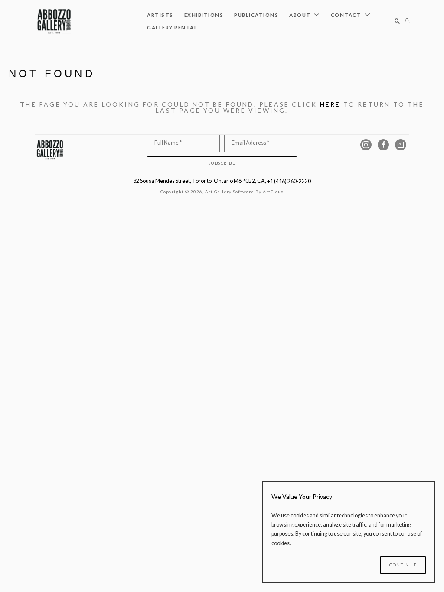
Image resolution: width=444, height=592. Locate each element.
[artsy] (400, 144)
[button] (304, 15)
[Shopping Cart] (407, 21)
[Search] (397, 21)
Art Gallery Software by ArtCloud (244, 191)
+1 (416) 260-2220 (289, 181)
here (330, 104)
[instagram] (366, 144)
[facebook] (383, 144)
